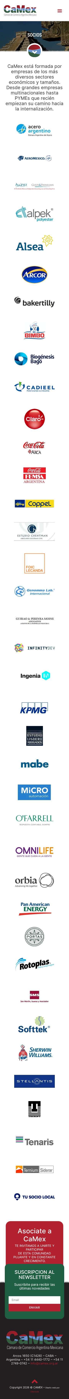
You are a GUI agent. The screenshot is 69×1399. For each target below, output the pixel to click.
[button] (59, 10)
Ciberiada (34, 1391)
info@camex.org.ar (44, 1363)
